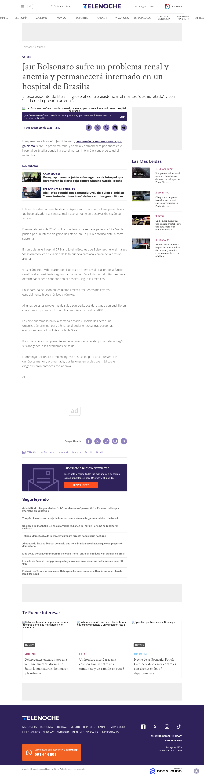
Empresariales (110, 732)
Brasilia (89, 452)
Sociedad (41, 18)
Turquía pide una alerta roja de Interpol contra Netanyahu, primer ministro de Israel (70, 518)
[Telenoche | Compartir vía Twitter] (97, 127)
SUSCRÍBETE (81, 485)
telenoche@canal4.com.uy (166, 735)
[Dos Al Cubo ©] (166, 773)
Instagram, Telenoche (167, 726)
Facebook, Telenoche (143, 726)
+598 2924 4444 (173, 740)
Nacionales (29, 726)
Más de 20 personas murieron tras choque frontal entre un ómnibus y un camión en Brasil (73, 553)
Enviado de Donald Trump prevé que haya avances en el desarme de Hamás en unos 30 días (72, 562)
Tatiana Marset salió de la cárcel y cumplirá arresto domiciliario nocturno (64, 536)
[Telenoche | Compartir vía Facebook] (89, 127)
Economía (21, 18)
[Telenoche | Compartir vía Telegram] (124, 127)
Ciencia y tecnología (162, 17)
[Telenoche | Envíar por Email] (115, 127)
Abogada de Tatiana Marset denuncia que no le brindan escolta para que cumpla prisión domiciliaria (72, 545)
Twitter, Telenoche (155, 726)
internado (63, 452)
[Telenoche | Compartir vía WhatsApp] (106, 127)
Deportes (82, 18)
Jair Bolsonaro (47, 452)
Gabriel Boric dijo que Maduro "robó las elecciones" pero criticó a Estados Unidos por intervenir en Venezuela (70, 509)
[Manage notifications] (196, 771)
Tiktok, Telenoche (179, 726)
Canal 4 (102, 18)
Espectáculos (142, 18)
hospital (76, 452)
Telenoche (28, 47)
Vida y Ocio (122, 18)
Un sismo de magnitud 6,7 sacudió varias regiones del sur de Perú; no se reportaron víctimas (70, 527)
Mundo (61, 18)
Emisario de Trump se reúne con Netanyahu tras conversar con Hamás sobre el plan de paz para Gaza (72, 572)
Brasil (99, 452)
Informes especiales (183, 17)
